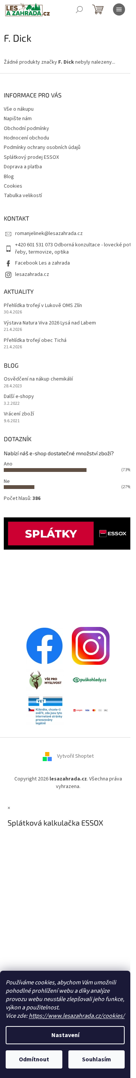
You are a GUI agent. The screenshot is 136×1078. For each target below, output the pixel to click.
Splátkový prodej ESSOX (31, 157)
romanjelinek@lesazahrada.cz (49, 233)
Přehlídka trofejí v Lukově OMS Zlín (43, 305)
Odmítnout (34, 1059)
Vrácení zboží (19, 414)
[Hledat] (79, 9)
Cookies (13, 186)
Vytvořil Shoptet (75, 756)
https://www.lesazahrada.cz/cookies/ (77, 1016)
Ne (7, 481)
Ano (8, 464)
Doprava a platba (23, 167)
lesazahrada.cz (32, 274)
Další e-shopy (19, 396)
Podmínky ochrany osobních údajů (42, 147)
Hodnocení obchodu (26, 138)
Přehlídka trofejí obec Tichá (35, 340)
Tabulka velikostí (23, 195)
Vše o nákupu (19, 109)
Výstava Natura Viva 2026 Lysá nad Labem (50, 323)
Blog (9, 176)
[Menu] (119, 9)
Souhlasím (96, 1059)
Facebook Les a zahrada (42, 263)
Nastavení (65, 1035)
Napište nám (18, 118)
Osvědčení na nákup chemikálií (38, 379)
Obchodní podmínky (26, 128)
